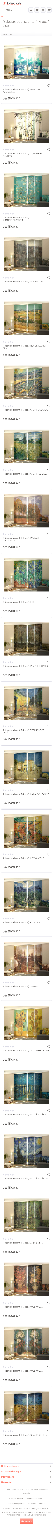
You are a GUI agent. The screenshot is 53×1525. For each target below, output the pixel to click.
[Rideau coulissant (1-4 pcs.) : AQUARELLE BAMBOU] (26, 126)
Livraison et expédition (16, 1503)
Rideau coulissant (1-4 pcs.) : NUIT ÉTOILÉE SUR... (26, 1114)
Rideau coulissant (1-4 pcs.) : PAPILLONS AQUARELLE (22, 90)
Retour (42, 1503)
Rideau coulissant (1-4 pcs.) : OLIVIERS (21, 922)
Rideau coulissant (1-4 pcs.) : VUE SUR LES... (24, 281)
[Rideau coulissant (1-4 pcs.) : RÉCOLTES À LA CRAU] (26, 318)
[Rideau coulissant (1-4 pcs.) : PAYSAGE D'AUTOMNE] (26, 511)
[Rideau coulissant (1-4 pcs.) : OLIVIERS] (26, 895)
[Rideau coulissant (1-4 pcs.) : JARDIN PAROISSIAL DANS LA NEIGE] (26, 959)
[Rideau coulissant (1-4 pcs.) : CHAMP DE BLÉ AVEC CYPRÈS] (26, 446)
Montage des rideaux (39, 1508)
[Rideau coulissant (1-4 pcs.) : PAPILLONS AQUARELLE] (26, 62)
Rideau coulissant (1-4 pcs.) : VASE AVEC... (23, 1307)
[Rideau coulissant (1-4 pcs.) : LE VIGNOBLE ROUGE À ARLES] (26, 831)
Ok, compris (26, 1521)
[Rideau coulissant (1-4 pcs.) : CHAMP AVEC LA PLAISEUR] (26, 382)
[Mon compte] (43, 10)
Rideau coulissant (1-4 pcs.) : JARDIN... (21, 986)
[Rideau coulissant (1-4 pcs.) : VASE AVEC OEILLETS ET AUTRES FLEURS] (26, 1343)
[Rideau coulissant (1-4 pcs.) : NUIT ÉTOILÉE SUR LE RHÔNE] (26, 1087)
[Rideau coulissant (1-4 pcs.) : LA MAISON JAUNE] (26, 767)
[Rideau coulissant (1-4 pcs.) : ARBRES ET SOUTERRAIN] (26, 1215)
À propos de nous (16, 1498)
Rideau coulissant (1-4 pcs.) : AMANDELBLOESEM (16, 218)
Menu (9, 10)
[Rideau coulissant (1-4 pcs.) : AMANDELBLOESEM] (26, 190)
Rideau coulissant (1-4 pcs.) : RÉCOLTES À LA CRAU (24, 347)
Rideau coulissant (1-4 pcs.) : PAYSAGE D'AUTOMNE (21, 539)
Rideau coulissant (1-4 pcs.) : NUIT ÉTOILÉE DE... (26, 1178)
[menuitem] (6, 10)
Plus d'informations (37, 1515)
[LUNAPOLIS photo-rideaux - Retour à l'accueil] (11, 3)
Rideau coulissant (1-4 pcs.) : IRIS (18, 602)
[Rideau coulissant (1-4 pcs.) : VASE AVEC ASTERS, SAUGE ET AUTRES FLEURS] (26, 1279)
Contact (6, 1508)
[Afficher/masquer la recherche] (30, 10)
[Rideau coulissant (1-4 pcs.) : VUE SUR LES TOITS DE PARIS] (26, 254)
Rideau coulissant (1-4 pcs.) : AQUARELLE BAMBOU (23, 154)
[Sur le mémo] (48, 85)
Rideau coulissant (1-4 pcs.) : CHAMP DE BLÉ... (25, 474)
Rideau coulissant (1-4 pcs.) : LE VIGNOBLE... (24, 858)
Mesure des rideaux (20, 1508)
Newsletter (32, 1503)
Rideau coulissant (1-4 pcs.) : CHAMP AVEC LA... (25, 410)
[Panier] (49, 10)
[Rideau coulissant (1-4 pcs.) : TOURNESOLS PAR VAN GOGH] (26, 1023)
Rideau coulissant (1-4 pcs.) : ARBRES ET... (23, 1243)
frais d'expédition (41, 1489)
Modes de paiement (34, 1498)
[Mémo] (37, 10)
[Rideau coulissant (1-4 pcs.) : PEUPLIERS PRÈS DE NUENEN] (26, 639)
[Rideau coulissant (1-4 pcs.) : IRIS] (26, 575)
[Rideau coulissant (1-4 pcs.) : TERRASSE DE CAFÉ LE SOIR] (26, 703)
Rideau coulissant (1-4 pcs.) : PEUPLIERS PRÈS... (26, 666)
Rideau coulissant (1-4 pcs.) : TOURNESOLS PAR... (26, 1050)
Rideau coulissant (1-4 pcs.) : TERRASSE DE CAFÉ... (23, 731)
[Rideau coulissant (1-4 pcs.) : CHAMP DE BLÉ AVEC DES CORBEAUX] (26, 1408)
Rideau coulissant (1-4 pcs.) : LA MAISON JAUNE (26, 794)
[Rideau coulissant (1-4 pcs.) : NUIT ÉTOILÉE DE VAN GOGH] (26, 1151)
